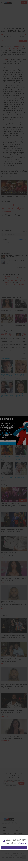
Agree (14, 847)
